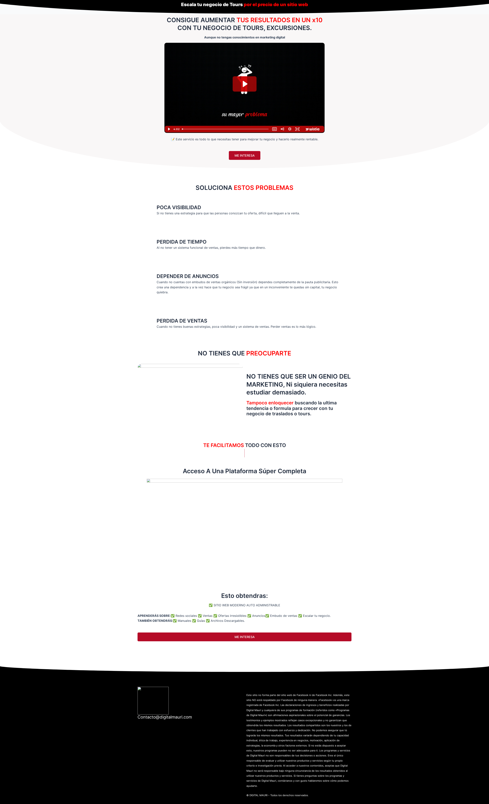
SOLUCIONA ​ (244, 188)
